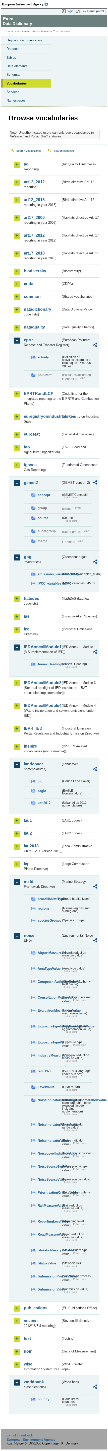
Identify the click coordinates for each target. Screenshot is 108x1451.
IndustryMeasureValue (49, 1055)
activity (43, 357)
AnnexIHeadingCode (49, 664)
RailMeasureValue (49, 1205)
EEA (26, 4)
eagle (42, 791)
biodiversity (35, 271)
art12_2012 (34, 182)
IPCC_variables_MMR (49, 583)
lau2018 (31, 846)
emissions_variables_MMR (49, 574)
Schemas (13, 74)
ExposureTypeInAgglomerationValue (49, 1026)
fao (27, 447)
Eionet (26, 31)
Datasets (13, 49)
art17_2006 (34, 217)
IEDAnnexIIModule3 (42, 683)
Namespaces (16, 100)
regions (43, 908)
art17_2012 (34, 235)
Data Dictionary (42, 31)
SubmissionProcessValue (49, 1276)
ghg (27, 557)
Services (13, 92)
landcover (33, 764)
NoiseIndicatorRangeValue (49, 1124)
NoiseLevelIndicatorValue (49, 1153)
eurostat (32, 434)
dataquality (34, 327)
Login (70, 11)
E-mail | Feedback (20, 1435)
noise (29, 935)
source (43, 518)
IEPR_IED (33, 728)
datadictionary (37, 309)
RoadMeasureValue (49, 1234)
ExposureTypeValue (49, 1042)
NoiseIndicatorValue (49, 1141)
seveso (31, 1321)
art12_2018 (34, 200)
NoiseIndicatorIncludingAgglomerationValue (49, 1100)
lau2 (28, 833)
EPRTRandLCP (38, 393)
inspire (30, 746)
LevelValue (46, 1087)
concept (44, 495)
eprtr (28, 340)
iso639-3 (44, 1071)
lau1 (28, 820)
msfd (28, 881)
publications (35, 1308)
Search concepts (64, 150)
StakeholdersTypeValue (49, 1250)
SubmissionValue (49, 1289)
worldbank (34, 1382)
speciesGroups (49, 920)
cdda (28, 284)
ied (27, 629)
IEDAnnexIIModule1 (42, 647)
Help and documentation (24, 40)
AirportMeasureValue (49, 953)
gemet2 (31, 482)
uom (28, 1351)
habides (31, 598)
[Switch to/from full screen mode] (78, 11)
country (43, 1399)
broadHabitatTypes (49, 899)
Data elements (17, 66)
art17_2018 (34, 253)
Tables (11, 57)
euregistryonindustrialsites (42, 416)
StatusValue (47, 1263)
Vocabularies (17, 83)
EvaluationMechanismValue (49, 1010)
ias (26, 616)
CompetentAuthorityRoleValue (49, 982)
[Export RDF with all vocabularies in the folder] (95, 345)
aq (26, 164)
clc (40, 781)
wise (28, 1364)
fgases (30, 465)
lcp (27, 864)
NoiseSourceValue (49, 1179)
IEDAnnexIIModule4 (42, 705)
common (32, 296)
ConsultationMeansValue (49, 997)
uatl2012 (44, 803)
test (27, 1338)
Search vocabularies (28, 150)
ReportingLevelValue (49, 1221)
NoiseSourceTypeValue (49, 1166)
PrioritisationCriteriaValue (49, 1192)
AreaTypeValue (49, 969)
